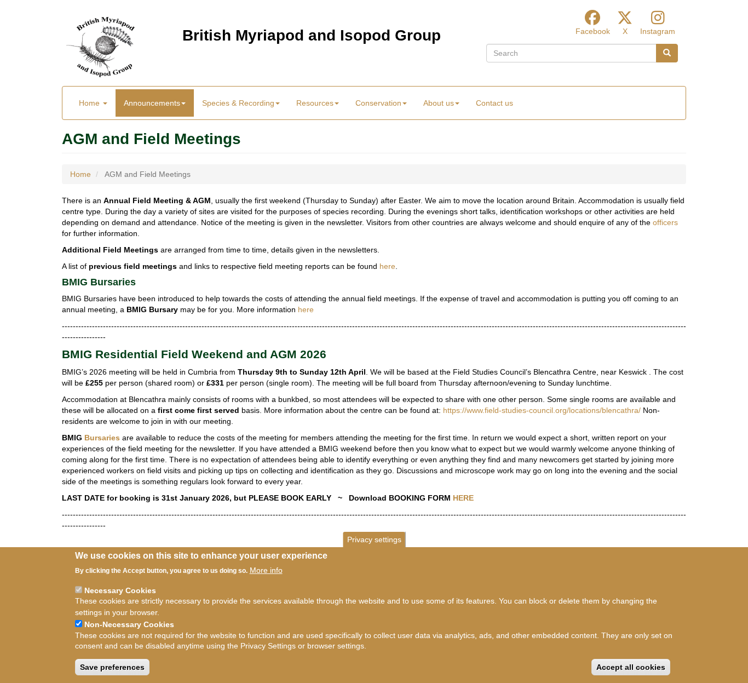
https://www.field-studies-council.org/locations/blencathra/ (542, 410)
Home (90, 103)
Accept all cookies (630, 667)
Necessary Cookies (120, 590)
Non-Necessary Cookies (129, 623)
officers (665, 222)
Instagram (657, 31)
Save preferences (112, 667)
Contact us (494, 103)
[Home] (100, 47)
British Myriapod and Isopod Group (311, 35)
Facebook (593, 31)
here (387, 266)
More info (266, 570)
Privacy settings (374, 539)
